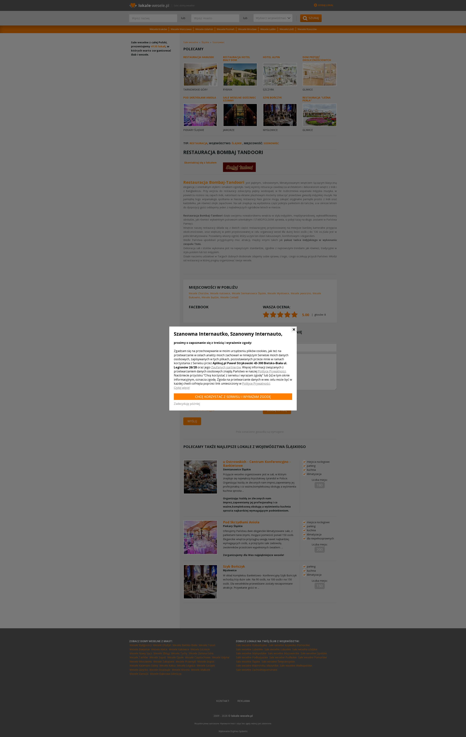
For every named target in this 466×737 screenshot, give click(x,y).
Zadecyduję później (187, 404)
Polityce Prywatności (272, 371)
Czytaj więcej (182, 388)
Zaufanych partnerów (226, 367)
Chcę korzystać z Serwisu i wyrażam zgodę (233, 396)
